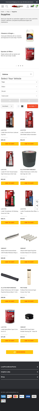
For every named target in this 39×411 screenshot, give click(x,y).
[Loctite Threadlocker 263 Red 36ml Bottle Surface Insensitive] (29, 119)
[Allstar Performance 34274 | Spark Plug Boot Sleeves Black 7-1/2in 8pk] (10, 277)
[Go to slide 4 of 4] (22, 65)
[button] (32, 6)
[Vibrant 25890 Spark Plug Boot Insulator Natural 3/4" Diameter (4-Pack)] (29, 237)
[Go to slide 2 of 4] (18, 65)
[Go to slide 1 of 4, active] (16, 65)
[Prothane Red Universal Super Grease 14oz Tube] (29, 277)
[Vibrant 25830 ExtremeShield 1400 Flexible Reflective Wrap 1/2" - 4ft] (10, 237)
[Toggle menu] (2, 6)
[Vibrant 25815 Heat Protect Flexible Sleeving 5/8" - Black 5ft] (29, 316)
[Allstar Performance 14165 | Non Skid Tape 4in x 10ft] (29, 158)
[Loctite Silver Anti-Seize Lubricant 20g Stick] (10, 119)
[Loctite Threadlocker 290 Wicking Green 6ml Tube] (10, 198)
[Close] (37, 2)
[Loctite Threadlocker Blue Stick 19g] (29, 198)
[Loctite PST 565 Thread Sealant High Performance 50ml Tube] (10, 158)
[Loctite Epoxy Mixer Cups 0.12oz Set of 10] (10, 316)
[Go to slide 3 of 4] (20, 65)
